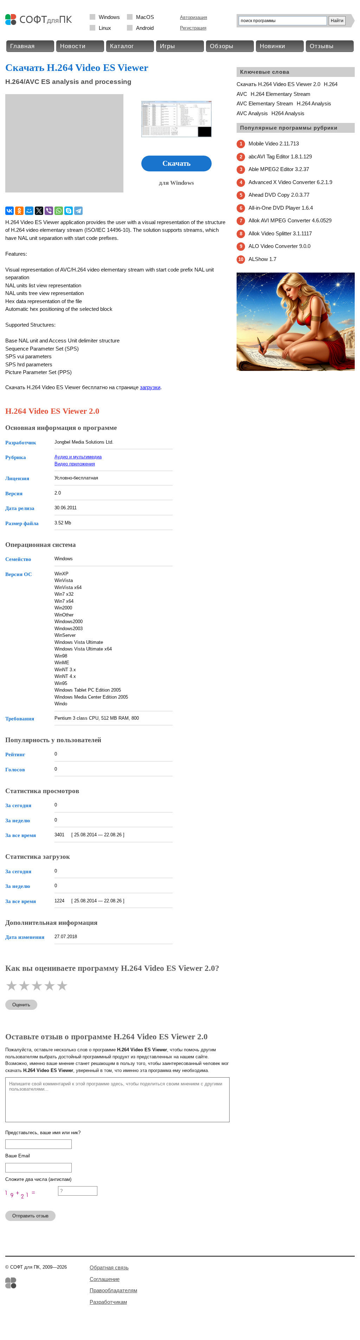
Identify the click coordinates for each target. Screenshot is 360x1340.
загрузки (150, 387)
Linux (105, 28)
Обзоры (221, 46)
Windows (109, 17)
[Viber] (49, 211)
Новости (73, 46)
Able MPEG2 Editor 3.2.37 (279, 169)
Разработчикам (108, 1302)
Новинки (272, 46)
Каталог (122, 46)
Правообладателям (113, 1290)
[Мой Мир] (29, 211)
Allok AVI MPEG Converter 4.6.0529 (290, 220)
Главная (22, 46)
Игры (167, 46)
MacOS (145, 17)
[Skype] (68, 211)
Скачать (176, 163)
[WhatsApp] (58, 211)
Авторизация (193, 17)
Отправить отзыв (30, 1215)
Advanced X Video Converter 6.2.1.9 (290, 182)
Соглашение (105, 1279)
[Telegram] (78, 211)
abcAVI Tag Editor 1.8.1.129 (280, 156)
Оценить (21, 1004)
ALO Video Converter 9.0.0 (279, 246)
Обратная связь (109, 1267)
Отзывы (322, 46)
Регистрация (193, 28)
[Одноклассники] (19, 211)
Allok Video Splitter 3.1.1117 (280, 233)
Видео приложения (74, 463)
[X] (39, 211)
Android (145, 28)
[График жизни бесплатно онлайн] (296, 369)
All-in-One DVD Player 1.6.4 (281, 208)
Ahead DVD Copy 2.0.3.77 (279, 195)
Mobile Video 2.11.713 (274, 143)
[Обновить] (31, 1202)
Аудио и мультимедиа (78, 456)
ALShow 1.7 (262, 259)
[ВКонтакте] (9, 211)
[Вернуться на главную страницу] (40, 23)
